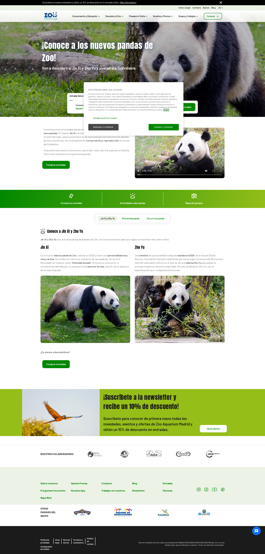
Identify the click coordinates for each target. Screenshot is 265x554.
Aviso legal (57, 541)
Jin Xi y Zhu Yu (108, 218)
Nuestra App (78, 490)
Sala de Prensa (79, 483)
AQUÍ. (166, 110)
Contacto (197, 8)
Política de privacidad (44, 541)
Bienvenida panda (130, 218)
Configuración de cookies (46, 548)
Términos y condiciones (78, 541)
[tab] (213, 16)
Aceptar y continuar (163, 127)
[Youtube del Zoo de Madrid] (214, 489)
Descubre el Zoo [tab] (113, 16)
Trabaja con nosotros (113, 490)
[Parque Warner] (82, 512)
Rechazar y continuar (103, 127)
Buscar (206, 8)
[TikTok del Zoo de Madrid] (223, 489)
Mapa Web (46, 497)
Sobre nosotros (49, 483)
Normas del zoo (66, 541)
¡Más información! (128, 2)
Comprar (211, 16)
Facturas (168, 490)
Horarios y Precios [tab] (161, 16)
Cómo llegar (185, 8)
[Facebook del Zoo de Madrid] (206, 489)
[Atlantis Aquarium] (204, 512)
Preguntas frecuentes (52, 490)
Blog (213, 8)
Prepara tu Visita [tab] (137, 16)
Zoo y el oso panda (155, 218)
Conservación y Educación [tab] (84, 16)
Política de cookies (90, 541)
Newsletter (138, 490)
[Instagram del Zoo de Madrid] (198, 489)
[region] (133, 109)
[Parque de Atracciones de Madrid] (123, 512)
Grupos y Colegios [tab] (187, 16)
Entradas (168, 483)
